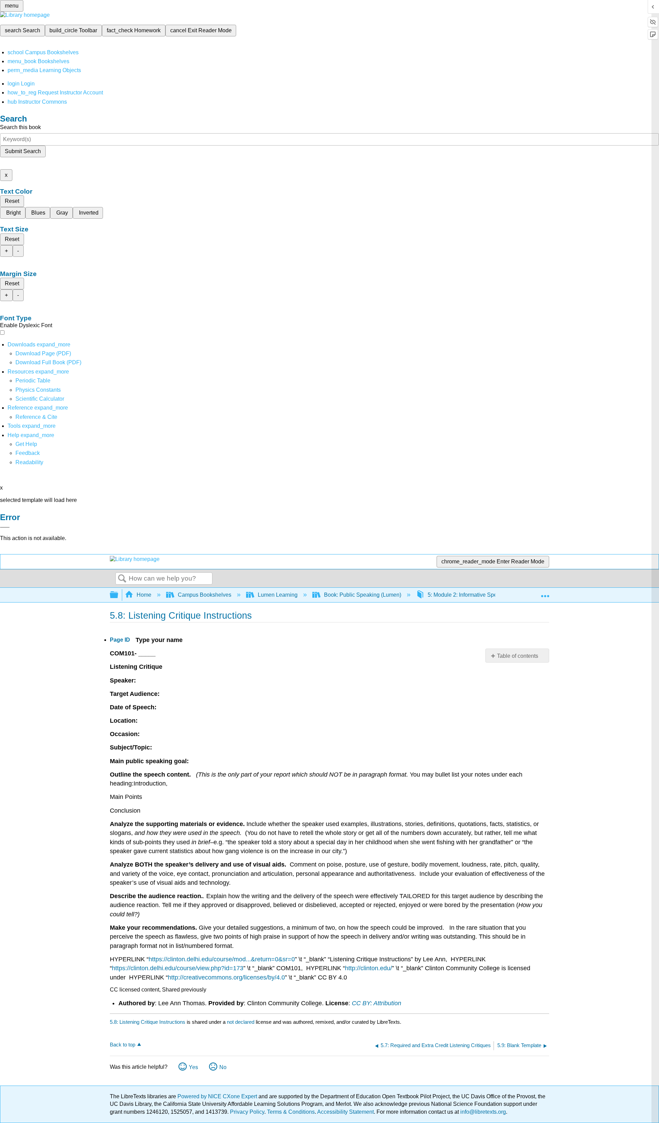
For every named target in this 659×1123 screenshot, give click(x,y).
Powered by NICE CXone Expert (217, 1096)
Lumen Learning (277, 595)
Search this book (20, 127)
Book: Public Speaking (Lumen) (363, 595)
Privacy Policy (247, 1112)
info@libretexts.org (482, 1112)
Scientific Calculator (39, 399)
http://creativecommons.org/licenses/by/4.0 (226, 977)
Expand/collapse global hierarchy (118, 595)
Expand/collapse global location (545, 593)
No (223, 1067)
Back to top (122, 1044)
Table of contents (517, 656)
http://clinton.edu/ (368, 968)
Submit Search (23, 151)
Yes (193, 1067)
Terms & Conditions (291, 1112)
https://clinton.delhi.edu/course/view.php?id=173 (177, 968)
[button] (27, 453)
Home (144, 595)
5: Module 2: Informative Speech (466, 595)
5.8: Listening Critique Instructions (147, 1022)
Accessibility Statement (345, 1112)
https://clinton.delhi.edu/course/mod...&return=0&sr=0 (222, 959)
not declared (241, 1022)
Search (122, 579)
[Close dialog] (5, 527)
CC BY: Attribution (376, 1003)
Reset (12, 201)
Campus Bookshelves (204, 595)
